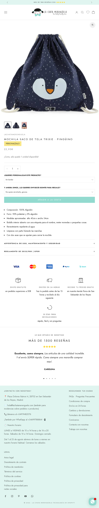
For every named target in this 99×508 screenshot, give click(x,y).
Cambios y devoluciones (79, 410)
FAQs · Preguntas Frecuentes (82, 396)
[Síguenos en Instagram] (12, 496)
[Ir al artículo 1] (7, 125)
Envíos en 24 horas (77, 405)
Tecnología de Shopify (64, 503)
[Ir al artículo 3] (24, 125)
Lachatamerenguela (14, 134)
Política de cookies (12, 476)
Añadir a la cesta (49, 199)
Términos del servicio (13, 471)
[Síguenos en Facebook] (5, 496)
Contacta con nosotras (79, 424)
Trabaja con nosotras (78, 429)
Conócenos (74, 419)
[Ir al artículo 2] (16, 125)
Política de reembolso (13, 466)
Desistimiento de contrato (15, 462)
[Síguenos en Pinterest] (19, 496)
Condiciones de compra (79, 401)
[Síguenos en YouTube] (25, 496)
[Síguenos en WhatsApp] (32, 496)
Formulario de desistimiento (81, 415)
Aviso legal (9, 457)
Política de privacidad (13, 480)
